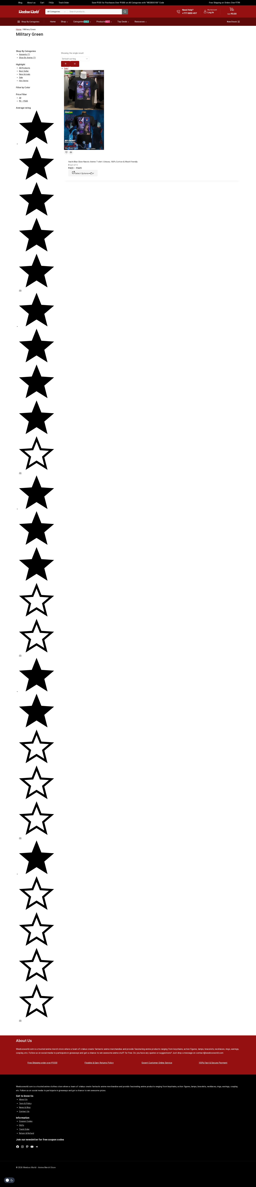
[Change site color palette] (9, 1180)
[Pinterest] (27, 1146)
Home (53, 21)
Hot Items (23, 80)
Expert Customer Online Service (157, 1062)
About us (31, 2)
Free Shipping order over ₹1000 (42, 1062)
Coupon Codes (26, 1121)
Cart (42, 2)
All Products (24, 68)
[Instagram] (22, 1146)
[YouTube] (32, 1146)
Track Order (64, 2)
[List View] (74, 64)
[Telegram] (36, 1146)
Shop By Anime (27, 57)
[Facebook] (17, 1146)
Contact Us (24, 1111)
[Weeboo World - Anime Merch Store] (29, 11)
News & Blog (25, 1107)
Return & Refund (26, 1133)
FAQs (51, 2)
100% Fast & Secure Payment (213, 1062)
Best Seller (24, 71)
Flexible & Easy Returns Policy (99, 1062)
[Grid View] (65, 64)
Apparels (24, 54)
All (20, 98)
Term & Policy (25, 1103)
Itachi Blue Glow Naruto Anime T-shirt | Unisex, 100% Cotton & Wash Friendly (102, 162)
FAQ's (21, 1125)
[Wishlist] (66, 152)
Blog (20, 2)
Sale (21, 77)
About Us (23, 1099)
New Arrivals (24, 74)
